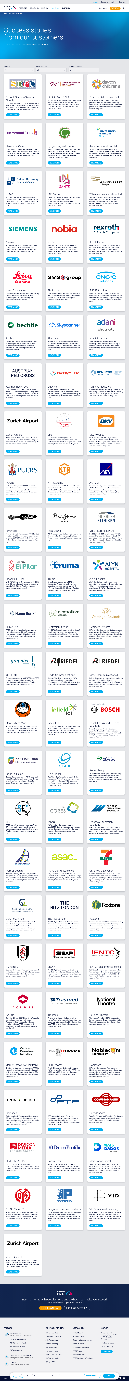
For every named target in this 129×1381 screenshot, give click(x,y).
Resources (54, 8)
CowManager (97, 1113)
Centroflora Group (58, 626)
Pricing (44, 8)
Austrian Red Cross (17, 386)
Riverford (11, 530)
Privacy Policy (18, 1377)
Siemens (11, 242)
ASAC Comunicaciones (61, 870)
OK (109, 1376)
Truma (51, 578)
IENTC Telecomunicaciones (105, 966)
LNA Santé (54, 194)
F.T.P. (50, 1113)
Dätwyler (53, 386)
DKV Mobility (96, 434)
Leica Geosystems (16, 290)
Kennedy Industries (100, 386)
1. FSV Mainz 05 (15, 1209)
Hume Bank (12, 626)
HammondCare (15, 146)
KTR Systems (55, 482)
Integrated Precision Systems (64, 1209)
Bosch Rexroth (97, 242)
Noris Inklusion (14, 773)
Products (23, 8)
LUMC (9, 194)
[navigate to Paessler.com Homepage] (10, 8)
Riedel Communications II (104, 675)
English (122, 2)
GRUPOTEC (13, 675)
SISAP (51, 966)
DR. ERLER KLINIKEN (101, 530)
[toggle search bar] (123, 8)
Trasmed (53, 1014)
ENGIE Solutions (98, 290)
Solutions (34, 8)
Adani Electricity (98, 338)
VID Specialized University (104, 1209)
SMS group (54, 290)
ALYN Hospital (97, 578)
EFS (50, 434)
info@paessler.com (107, 1343)
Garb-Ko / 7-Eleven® (101, 870)
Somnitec (11, 1113)
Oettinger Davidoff (99, 626)
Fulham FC (12, 966)
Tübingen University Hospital (105, 194)
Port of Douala (14, 870)
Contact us (104, 2)
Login (112, 2)
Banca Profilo (55, 1161)
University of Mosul (17, 723)
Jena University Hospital (103, 146)
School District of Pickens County (20, 99)
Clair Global (54, 773)
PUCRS (10, 482)
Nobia (51, 242)
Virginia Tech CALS (58, 97)
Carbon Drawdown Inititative (22, 1064)
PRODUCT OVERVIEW (76, 1308)
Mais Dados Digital (100, 1161)
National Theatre (98, 1014)
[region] (64, 1375)
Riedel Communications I (62, 675)
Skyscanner (54, 338)
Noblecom (95, 1064)
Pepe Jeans (54, 530)
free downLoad (50, 1308)
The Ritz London (57, 918)
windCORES (54, 821)
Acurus (10, 1014)
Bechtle (10, 338)
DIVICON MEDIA (15, 1161)
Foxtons (94, 918)
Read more (13, 115)
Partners (66, 8)
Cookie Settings (92, 1376)
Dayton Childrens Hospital (104, 97)
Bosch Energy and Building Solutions (104, 724)
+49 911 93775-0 (107, 1347)
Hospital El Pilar (15, 578)
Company (95, 2)
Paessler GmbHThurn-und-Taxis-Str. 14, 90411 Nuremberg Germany (109, 1336)
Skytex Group (97, 770)
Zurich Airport (14, 434)
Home (5, 13)
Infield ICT (53, 723)
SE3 (8, 821)
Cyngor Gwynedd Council (62, 146)
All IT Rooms (55, 1064)
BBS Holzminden (15, 918)
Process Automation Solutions (101, 823)
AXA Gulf (94, 482)
